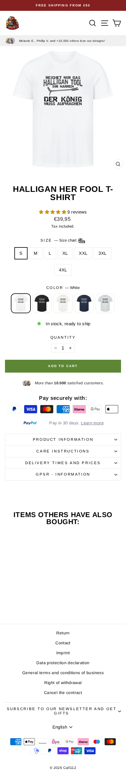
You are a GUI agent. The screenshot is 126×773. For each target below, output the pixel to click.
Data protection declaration (62, 662)
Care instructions (62, 451)
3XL (102, 253)
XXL (83, 253)
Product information (63, 439)
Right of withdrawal (62, 682)
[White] (20, 303)
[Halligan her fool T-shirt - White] (13, 603)
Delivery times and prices (63, 463)
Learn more (92, 423)
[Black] (42, 303)
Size (59, 240)
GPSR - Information (63, 474)
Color (63, 287)
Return (62, 633)
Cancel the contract (63, 692)
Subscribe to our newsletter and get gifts (62, 711)
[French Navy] (84, 303)
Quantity (63, 337)
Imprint (63, 652)
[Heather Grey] (105, 303)
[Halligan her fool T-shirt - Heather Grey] (40, 603)
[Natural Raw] (63, 303)
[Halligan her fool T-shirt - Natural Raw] (27, 603)
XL (65, 253)
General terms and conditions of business (63, 672)
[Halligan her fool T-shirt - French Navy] (34, 603)
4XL (63, 269)
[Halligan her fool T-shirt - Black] (20, 603)
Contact (63, 643)
